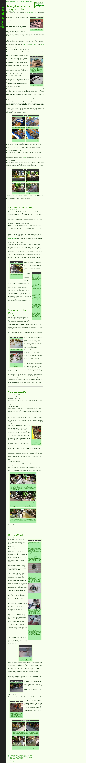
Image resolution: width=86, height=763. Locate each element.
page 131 (20, 27)
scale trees (25, 157)
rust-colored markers (12, 238)
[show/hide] (42, 2)
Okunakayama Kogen (28, 44)
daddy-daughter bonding (15, 35)
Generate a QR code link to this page (15, 761)
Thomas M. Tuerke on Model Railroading (26, 1)
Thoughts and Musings (13, 1)
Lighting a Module (38, 6)
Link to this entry (13, 11)
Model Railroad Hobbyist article (30, 12)
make (29, 638)
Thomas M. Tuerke (27, 755)
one (30, 638)
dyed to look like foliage (15, 380)
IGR (35, 44)
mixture (34, 235)
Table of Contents (38, 2)
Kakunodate (42, 44)
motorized (39, 444)
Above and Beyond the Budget (40, 4)
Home (7, 1)
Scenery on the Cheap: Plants (40, 5)
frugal (13, 225)
